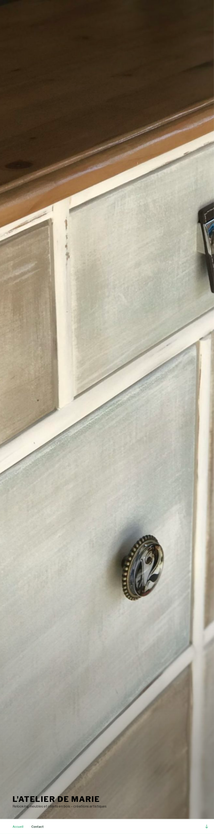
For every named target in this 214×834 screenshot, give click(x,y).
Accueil (18, 826)
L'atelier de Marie (56, 799)
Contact (37, 826)
